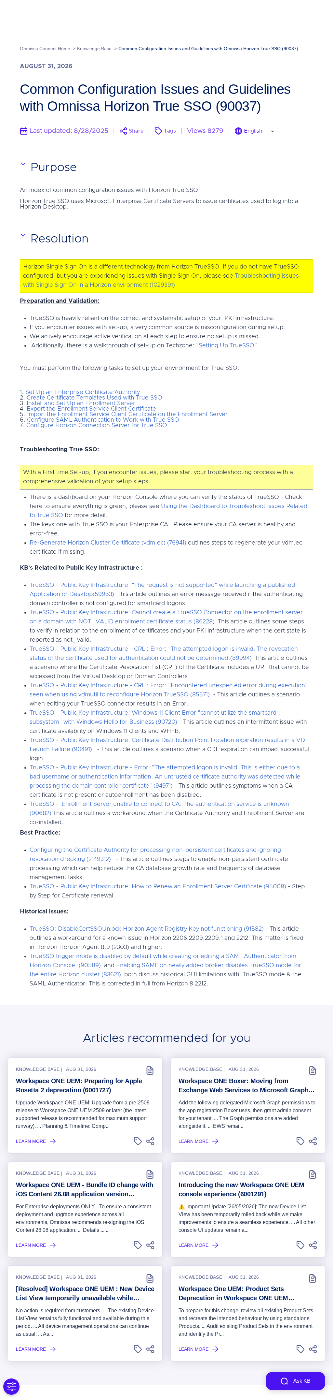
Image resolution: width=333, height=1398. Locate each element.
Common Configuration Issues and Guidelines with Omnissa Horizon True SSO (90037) (208, 48)
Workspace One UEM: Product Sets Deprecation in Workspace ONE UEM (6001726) (233, 1294)
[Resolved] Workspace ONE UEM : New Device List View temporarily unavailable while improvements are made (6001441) (85, 1294)
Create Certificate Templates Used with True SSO (94, 398)
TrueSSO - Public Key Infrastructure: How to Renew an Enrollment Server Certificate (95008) (158, 887)
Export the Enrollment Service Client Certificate (91, 409)
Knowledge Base (94, 48)
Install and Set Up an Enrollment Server (81, 403)
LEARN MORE (31, 1141)
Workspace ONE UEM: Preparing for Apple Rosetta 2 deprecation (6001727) (79, 1085)
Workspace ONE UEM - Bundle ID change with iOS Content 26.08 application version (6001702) (84, 1190)
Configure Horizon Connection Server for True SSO (96, 426)
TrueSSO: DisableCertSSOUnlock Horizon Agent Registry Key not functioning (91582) (147, 929)
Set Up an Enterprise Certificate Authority (82, 392)
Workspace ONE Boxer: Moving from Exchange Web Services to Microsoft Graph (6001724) (243, 1086)
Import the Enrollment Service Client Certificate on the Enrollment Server (127, 414)
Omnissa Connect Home (45, 48)
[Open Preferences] (11, 1386)
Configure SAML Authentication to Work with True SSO (103, 420)
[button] (138, 1141)
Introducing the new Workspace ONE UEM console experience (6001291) (241, 1189)
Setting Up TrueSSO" (228, 346)
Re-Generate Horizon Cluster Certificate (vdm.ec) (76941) (108, 543)
